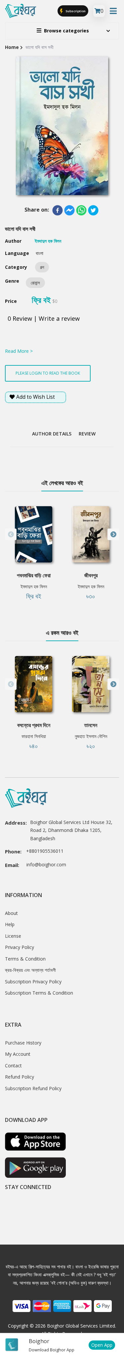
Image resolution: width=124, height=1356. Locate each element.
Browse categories (66, 30)
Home (12, 47)
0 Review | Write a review (44, 318)
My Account (17, 1054)
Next (113, 534)
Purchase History (23, 1043)
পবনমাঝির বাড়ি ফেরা (34, 575)
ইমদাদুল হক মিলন (34, 586)
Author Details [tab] (51, 434)
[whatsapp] (81, 210)
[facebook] (57, 210)
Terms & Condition (25, 959)
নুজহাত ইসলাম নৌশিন (91, 736)
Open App (101, 1345)
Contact (13, 1065)
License (13, 936)
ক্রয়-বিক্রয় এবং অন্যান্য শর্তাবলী (30, 970)
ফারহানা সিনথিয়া (33, 736)
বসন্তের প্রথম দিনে (33, 725)
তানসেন (90, 725)
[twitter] (93, 210)
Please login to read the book (48, 373)
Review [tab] (87, 434)
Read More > (19, 351)
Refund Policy (19, 1077)
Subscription (75, 11)
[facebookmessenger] (69, 210)
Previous (11, 534)
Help (10, 924)
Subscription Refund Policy (33, 1088)
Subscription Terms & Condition (39, 993)
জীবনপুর (91, 575)
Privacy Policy (19, 947)
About (11, 913)
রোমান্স (35, 283)
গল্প (42, 267)
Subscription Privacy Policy (33, 981)
